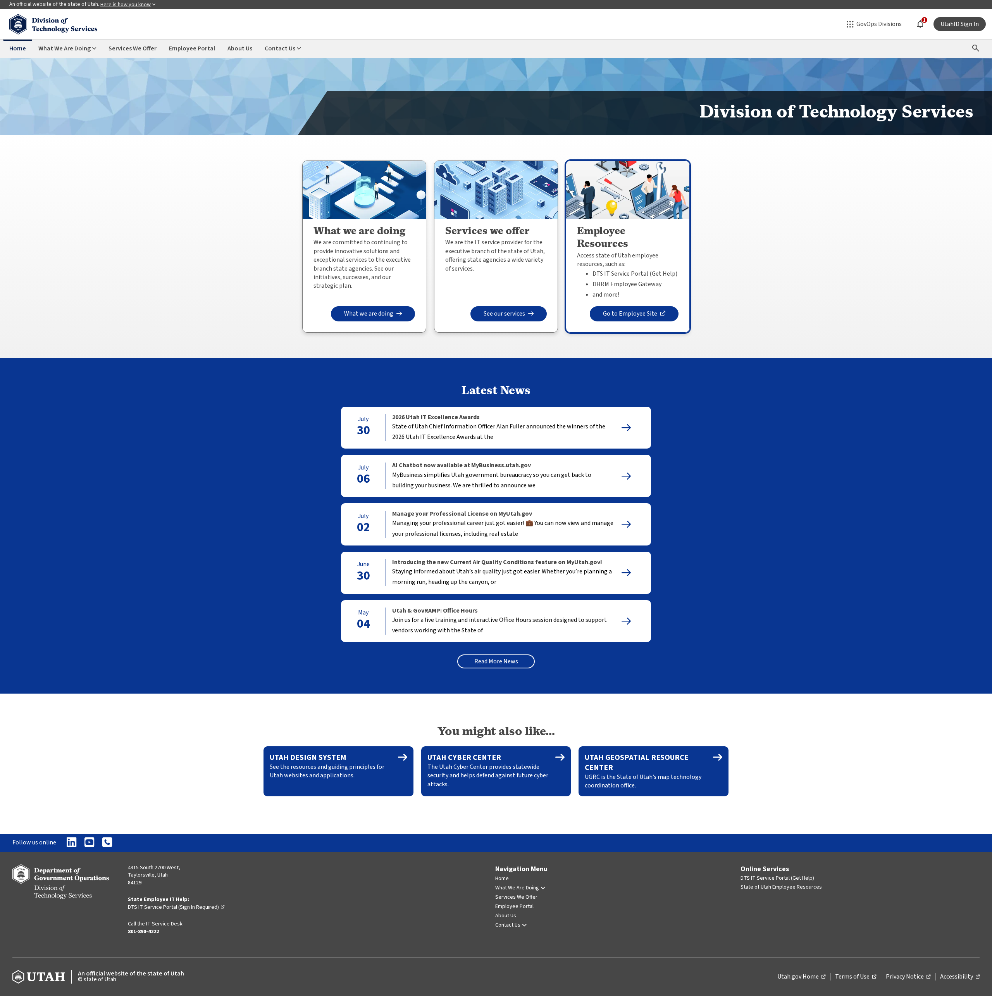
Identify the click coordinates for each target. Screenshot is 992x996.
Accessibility (960, 977)
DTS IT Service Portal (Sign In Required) (176, 907)
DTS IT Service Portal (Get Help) (777, 878)
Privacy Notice (908, 977)
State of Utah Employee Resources (781, 887)
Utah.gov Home (801, 977)
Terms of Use (855, 977)
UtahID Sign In (959, 24)
